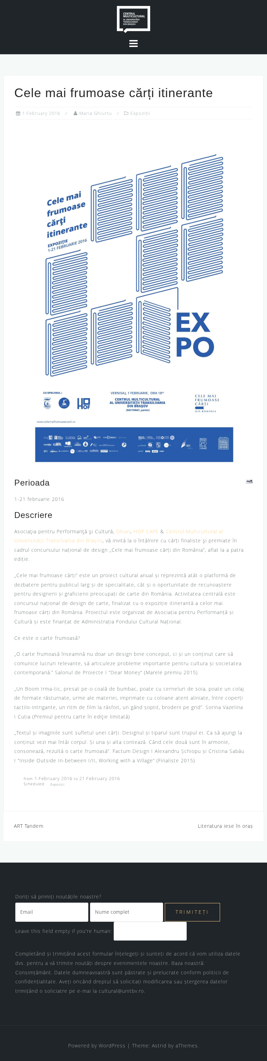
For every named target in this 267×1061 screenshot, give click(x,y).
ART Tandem (28, 826)
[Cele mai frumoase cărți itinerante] (133, 298)
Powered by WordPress (97, 1045)
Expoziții (140, 113)
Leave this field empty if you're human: (64, 931)
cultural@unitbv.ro (121, 991)
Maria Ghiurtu (95, 113)
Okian (123, 531)
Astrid (159, 1045)
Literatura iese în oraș (225, 826)
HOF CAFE (146, 531)
